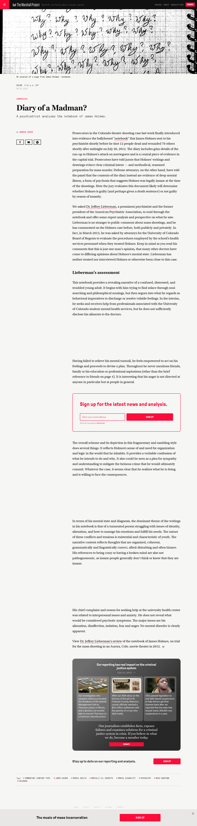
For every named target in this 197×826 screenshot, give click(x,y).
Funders (120, 807)
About (166, 4)
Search (158, 4)
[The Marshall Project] (25, 4)
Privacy (97, 807)
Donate (190, 4)
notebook (121, 138)
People (86, 807)
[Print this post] (37, 142)
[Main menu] (4, 4)
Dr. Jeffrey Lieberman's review (101, 641)
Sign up (150, 417)
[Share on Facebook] (20, 142)
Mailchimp (101, 423)
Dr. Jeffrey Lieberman (101, 206)
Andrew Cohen (26, 132)
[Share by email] (28, 142)
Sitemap (108, 807)
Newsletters (177, 4)
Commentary (22, 98)
